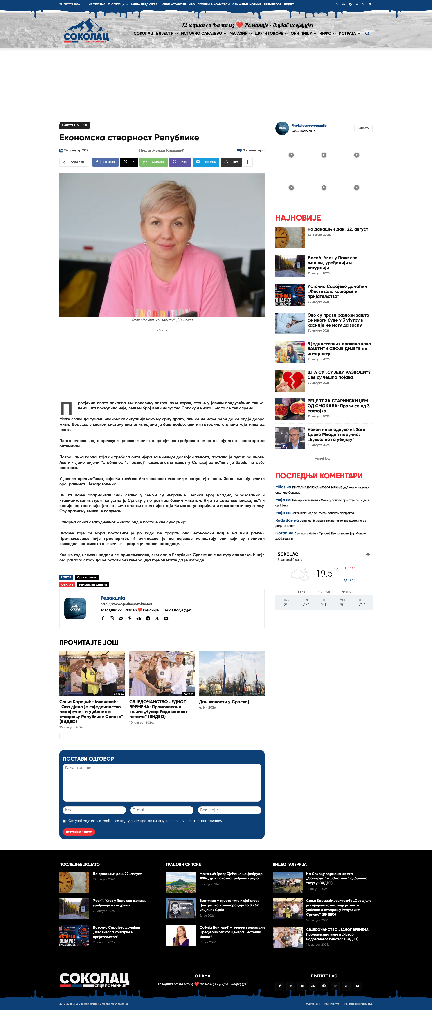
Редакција (113, 597)
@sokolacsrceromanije (309, 125)
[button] (367, 33)
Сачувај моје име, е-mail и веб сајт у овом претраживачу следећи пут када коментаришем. (145, 821)
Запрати (363, 128)
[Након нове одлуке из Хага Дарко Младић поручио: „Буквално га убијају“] (290, 438)
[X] (363, 4)
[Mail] (121, 618)
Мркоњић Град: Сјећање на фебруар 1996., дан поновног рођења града (231, 876)
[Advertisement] (216, 82)
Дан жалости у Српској (224, 701)
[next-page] (69, 736)
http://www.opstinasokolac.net (126, 604)
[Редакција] (80, 608)
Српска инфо (87, 577)
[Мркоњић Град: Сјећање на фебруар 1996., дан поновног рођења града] (181, 882)
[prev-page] (62, 736)
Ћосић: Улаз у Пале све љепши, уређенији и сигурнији (333, 262)
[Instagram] (337, 4)
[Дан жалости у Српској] (232, 673)
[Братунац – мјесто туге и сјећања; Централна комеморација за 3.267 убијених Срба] (181, 908)
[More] (248, 162)
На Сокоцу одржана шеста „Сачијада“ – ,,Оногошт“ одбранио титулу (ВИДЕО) (336, 878)
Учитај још (322, 458)
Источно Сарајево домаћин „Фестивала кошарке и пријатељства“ (337, 291)
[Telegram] (350, 4)
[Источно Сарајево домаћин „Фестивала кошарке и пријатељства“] (290, 295)
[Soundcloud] (343, 4)
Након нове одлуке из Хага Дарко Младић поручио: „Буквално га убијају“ (336, 434)
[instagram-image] (291, 154)
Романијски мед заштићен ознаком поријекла (323, 513)
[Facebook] (330, 4)
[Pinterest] (130, 618)
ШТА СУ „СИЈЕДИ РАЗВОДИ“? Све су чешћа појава (339, 375)
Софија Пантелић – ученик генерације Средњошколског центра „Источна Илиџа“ (233, 932)
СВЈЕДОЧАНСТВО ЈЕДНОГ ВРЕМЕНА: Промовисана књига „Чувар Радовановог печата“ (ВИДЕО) (158, 709)
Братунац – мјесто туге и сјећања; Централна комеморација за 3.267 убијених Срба (229, 905)
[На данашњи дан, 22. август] (290, 237)
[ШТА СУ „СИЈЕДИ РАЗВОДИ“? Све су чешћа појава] (290, 381)
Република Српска (93, 584)
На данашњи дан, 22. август (338, 229)
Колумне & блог (75, 125)
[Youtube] (370, 4)
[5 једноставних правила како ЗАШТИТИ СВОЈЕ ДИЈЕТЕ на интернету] (290, 352)
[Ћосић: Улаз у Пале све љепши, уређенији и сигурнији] (290, 266)
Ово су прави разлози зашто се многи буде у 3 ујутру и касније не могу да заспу (338, 320)
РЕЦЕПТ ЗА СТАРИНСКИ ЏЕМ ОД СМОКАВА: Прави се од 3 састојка (339, 405)
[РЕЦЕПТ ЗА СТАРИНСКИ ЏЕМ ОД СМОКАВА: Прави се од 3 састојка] (290, 409)
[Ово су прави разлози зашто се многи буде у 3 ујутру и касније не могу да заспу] (290, 323)
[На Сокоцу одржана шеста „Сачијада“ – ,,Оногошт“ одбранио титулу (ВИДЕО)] (288, 882)
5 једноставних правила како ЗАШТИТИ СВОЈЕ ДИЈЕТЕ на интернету (339, 348)
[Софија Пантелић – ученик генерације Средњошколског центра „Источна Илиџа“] (181, 935)
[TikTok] (357, 4)
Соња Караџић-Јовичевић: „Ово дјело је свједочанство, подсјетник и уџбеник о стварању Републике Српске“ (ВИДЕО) (91, 711)
